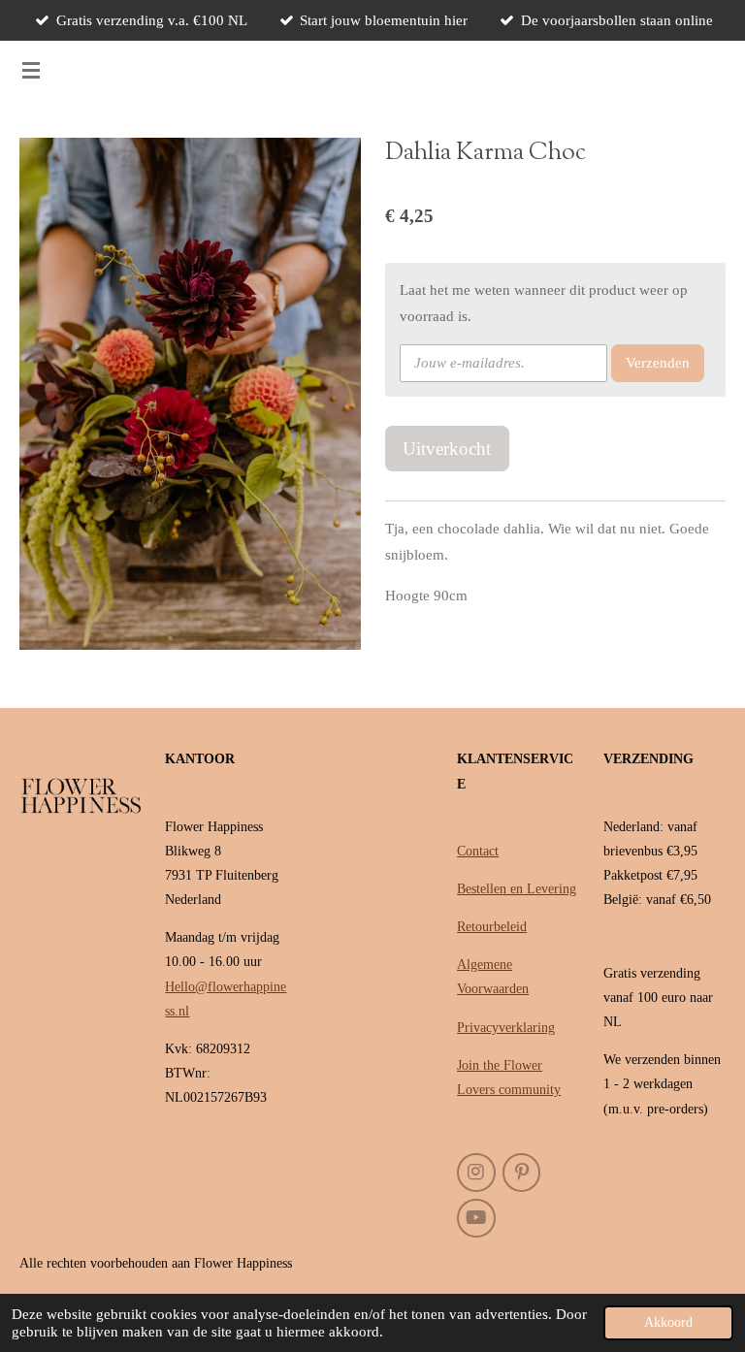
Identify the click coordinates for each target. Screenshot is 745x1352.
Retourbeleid (492, 926)
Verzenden (658, 362)
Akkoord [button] (668, 1322)
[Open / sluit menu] (31, 69)
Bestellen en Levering (516, 889)
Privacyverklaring (506, 1027)
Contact (478, 851)
